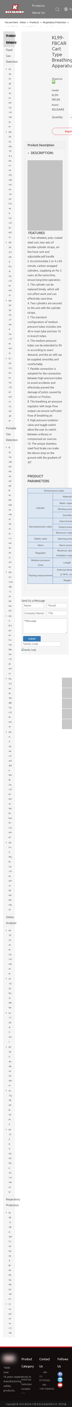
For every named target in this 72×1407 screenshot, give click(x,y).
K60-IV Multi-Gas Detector (11, 591)
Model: (55, 90)
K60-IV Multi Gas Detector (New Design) (10, 876)
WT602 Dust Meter (10, 993)
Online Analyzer (10, 920)
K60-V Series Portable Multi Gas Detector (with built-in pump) (10, 784)
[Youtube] (60, 1385)
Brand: (55, 105)
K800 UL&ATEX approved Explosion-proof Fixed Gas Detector (10, 184)
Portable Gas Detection (10, 434)
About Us (38, 13)
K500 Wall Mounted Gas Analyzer (10, 98)
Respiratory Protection (10, 1202)
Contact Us (39, 27)
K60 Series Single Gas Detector (10, 703)
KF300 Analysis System (10, 1066)
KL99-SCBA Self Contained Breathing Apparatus (10, 1256)
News (36, 20)
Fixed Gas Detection (10, 55)
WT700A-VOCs (10, 1027)
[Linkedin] (60, 1379)
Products (38, 6)
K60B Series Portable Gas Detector (10, 645)
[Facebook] (60, 1374)
